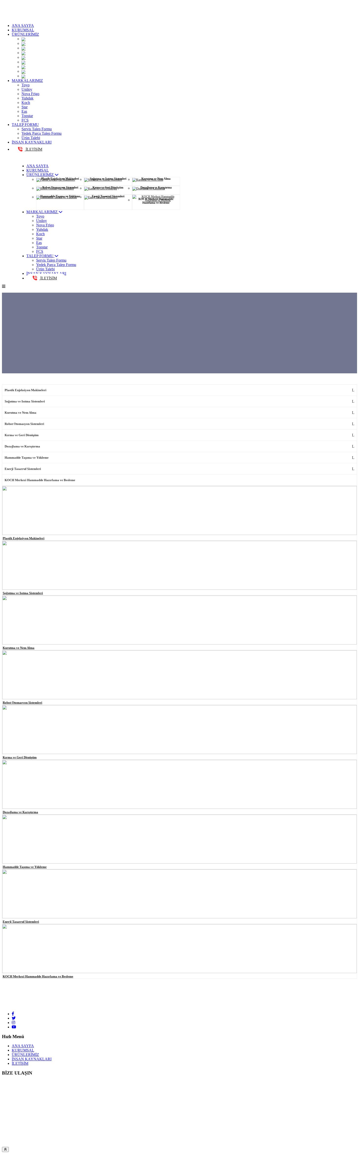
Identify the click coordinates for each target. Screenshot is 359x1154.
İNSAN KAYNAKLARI (32, 142)
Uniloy (26, 89)
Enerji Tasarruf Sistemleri (23, 469)
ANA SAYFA (23, 25)
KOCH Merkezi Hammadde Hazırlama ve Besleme (40, 480)
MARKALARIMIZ (27, 80)
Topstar (27, 116)
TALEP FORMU (25, 124)
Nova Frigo (30, 94)
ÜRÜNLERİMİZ (25, 34)
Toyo (25, 85)
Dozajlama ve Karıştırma (22, 446)
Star (24, 107)
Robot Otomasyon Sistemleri (24, 424)
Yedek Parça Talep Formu (41, 133)
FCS (25, 120)
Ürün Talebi (30, 138)
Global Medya (133, 1145)
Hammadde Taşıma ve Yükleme (27, 457)
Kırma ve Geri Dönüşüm (22, 435)
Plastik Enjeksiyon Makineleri (25, 390)
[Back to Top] (5, 1149)
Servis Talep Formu (36, 129)
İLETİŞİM (33, 149)
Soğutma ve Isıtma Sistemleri (25, 401)
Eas (24, 111)
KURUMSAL (23, 30)
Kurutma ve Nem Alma (20, 412)
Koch (25, 102)
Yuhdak (27, 98)
